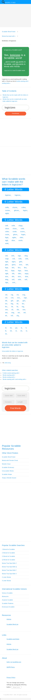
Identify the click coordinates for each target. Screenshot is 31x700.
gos (24, 301)
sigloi (7, 213)
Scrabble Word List (12, 624)
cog (23, 295)
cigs (19, 256)
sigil (6, 240)
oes (6, 309)
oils (13, 273)
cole (19, 259)
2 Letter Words (6, 577)
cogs (7, 259)
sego (26, 273)
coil (13, 259)
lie (12, 307)
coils (22, 228)
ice (6, 304)
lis (17, 307)
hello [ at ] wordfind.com (14, 662)
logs (19, 270)
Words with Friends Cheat (10, 460)
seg (12, 312)
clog (26, 256)
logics (25, 210)
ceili (6, 225)
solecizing (7, 362)
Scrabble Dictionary (8, 467)
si (26, 331)
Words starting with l (9, 375)
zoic (13, 282)
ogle (6, 273)
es (11, 328)
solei (7, 243)
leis (13, 267)
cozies (7, 210)
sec (6, 312)
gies (6, 265)
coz (18, 298)
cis (18, 295)
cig (12, 295)
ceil (6, 256)
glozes (16, 210)
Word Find (10, 2)
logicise (8, 195)
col (6, 298)
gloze (15, 234)
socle (20, 240)
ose (24, 309)
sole (19, 279)
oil (12, 309)
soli (26, 279)
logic (7, 237)
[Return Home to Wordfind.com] (3, 3)
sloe (26, 276)
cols (26, 259)
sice (6, 276)
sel (24, 312)
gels (20, 262)
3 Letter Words (6, 580)
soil (13, 279)
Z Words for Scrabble (8, 553)
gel (12, 301)
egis (6, 262)
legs (6, 267)
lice (19, 267)
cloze (15, 228)
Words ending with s (9, 377)
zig (18, 315)
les (23, 304)
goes (13, 265)
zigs (6, 282)
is (21, 328)
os (21, 331)
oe (11, 331)
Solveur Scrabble (7, 593)
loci (6, 270)
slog (6, 279)
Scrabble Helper (7, 474)
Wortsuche (5, 596)
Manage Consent (16, 687)
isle (27, 265)
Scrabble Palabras (7, 603)
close (7, 228)
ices (20, 265)
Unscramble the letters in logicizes (12, 351)
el (5, 328)
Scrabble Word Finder (8, 457)
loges (23, 234)
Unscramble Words (8, 471)
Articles (9, 619)
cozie (7, 234)
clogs (20, 225)
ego (25, 298)
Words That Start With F (9, 570)
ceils (13, 225)
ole (18, 309)
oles (19, 273)
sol (12, 315)
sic (6, 315)
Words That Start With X (9, 573)
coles (7, 231)
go (16, 328)
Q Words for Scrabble (8, 559)
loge (12, 270)
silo (13, 276)
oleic (21, 237)
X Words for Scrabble (8, 556)
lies (25, 267)
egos (13, 262)
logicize (17, 195)
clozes (14, 207)
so (6, 334)
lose (26, 270)
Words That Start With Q (9, 566)
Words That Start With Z (9, 563)
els (6, 301)
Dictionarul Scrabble (8, 607)
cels (12, 256)
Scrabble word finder (13, 639)
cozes (22, 231)
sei (19, 312)
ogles (14, 237)
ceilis (7, 207)
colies (23, 207)
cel (6, 295)
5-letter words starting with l (11, 373)
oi (16, 331)
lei (17, 304)
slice (13, 240)
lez (6, 307)
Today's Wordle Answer (9, 478)
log (23, 307)
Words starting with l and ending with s (14, 379)
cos (12, 298)
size (19, 276)
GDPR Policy (11, 667)
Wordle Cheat (6, 464)
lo (5, 331)
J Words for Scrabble (8, 549)
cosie (15, 231)
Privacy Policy (11, 677)
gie (18, 301)
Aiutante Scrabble (7, 600)
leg (12, 304)
